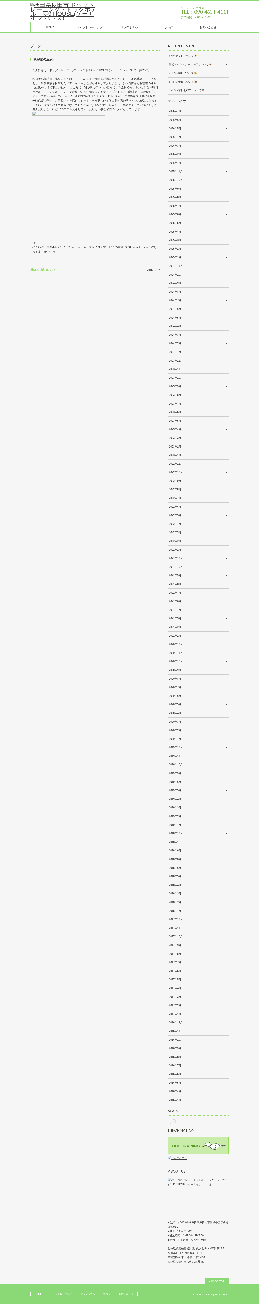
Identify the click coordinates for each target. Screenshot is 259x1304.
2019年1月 (175, 824)
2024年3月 (175, 334)
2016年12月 (176, 1022)
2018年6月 (175, 867)
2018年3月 (175, 893)
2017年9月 (175, 945)
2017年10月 (176, 936)
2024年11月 (176, 265)
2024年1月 (175, 351)
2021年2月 (175, 627)
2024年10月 (176, 274)
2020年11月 (176, 652)
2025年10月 (176, 179)
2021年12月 (176, 558)
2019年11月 (176, 756)
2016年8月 (175, 1057)
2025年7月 (175, 205)
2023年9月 (175, 386)
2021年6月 (175, 601)
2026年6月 (175, 119)
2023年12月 (176, 360)
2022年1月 (175, 549)
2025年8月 (175, 197)
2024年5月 (175, 317)
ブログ (168, 27)
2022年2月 (175, 541)
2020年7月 (175, 687)
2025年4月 (175, 231)
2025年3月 (175, 240)
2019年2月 (175, 816)
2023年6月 (175, 412)
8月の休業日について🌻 (183, 55)
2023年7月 (175, 403)
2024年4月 (175, 326)
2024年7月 (175, 300)
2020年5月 (175, 704)
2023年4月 (175, 429)
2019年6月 (175, 781)
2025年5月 (175, 222)
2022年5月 (175, 515)
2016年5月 (175, 1082)
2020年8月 (175, 678)
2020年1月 (175, 738)
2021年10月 (176, 566)
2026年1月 (175, 162)
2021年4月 (175, 609)
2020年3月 (175, 721)
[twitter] (60, 269)
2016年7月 (175, 1065)
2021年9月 (175, 575)
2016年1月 (175, 1100)
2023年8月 (175, 394)
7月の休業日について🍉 (183, 73)
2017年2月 (175, 1005)
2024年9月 (175, 283)
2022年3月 (175, 532)
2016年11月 (176, 1031)
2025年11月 (176, 171)
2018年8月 (175, 859)
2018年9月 (175, 850)
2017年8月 (175, 953)
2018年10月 (176, 842)
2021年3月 (175, 618)
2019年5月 (175, 790)
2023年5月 (175, 420)
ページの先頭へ (217, 1281)
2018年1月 (175, 910)
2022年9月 (175, 480)
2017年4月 (175, 988)
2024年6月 (175, 308)
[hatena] (78, 269)
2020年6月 (175, 695)
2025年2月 (175, 248)
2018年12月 (176, 833)
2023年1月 (175, 455)
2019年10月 (176, 764)
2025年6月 (175, 214)
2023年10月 (176, 377)
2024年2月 (175, 343)
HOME (50, 27)
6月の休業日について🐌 (183, 81)
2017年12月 (176, 919)
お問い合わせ (208, 27)
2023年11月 (176, 369)
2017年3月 (175, 996)
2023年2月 (175, 446)
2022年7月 (175, 498)
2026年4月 (175, 136)
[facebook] (69, 269)
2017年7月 (175, 962)
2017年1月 (175, 1014)
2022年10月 (176, 472)
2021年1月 (175, 635)
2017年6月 (175, 971)
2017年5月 (175, 979)
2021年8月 (175, 584)
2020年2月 (175, 730)
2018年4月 (175, 885)
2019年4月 (175, 799)
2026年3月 (175, 145)
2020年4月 (175, 713)
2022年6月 (175, 506)
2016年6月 (175, 1074)
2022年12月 (176, 463)
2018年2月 (175, 902)
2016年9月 (175, 1048)
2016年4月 (175, 1091)
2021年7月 (175, 592)
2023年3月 (175, 437)
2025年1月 (175, 257)
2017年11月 (176, 928)
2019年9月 (175, 773)
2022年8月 (175, 489)
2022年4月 (175, 523)
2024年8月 (175, 291)
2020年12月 (176, 644)
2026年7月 (175, 111)
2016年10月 (176, 1039)
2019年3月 (175, 807)
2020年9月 (175, 670)
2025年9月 (175, 188)
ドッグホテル (129, 27)
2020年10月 (176, 661)
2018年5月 (175, 876)
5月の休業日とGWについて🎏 (186, 90)
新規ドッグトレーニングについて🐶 (190, 64)
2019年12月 (176, 747)
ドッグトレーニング (89, 27)
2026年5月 (175, 128)
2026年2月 (175, 154)
